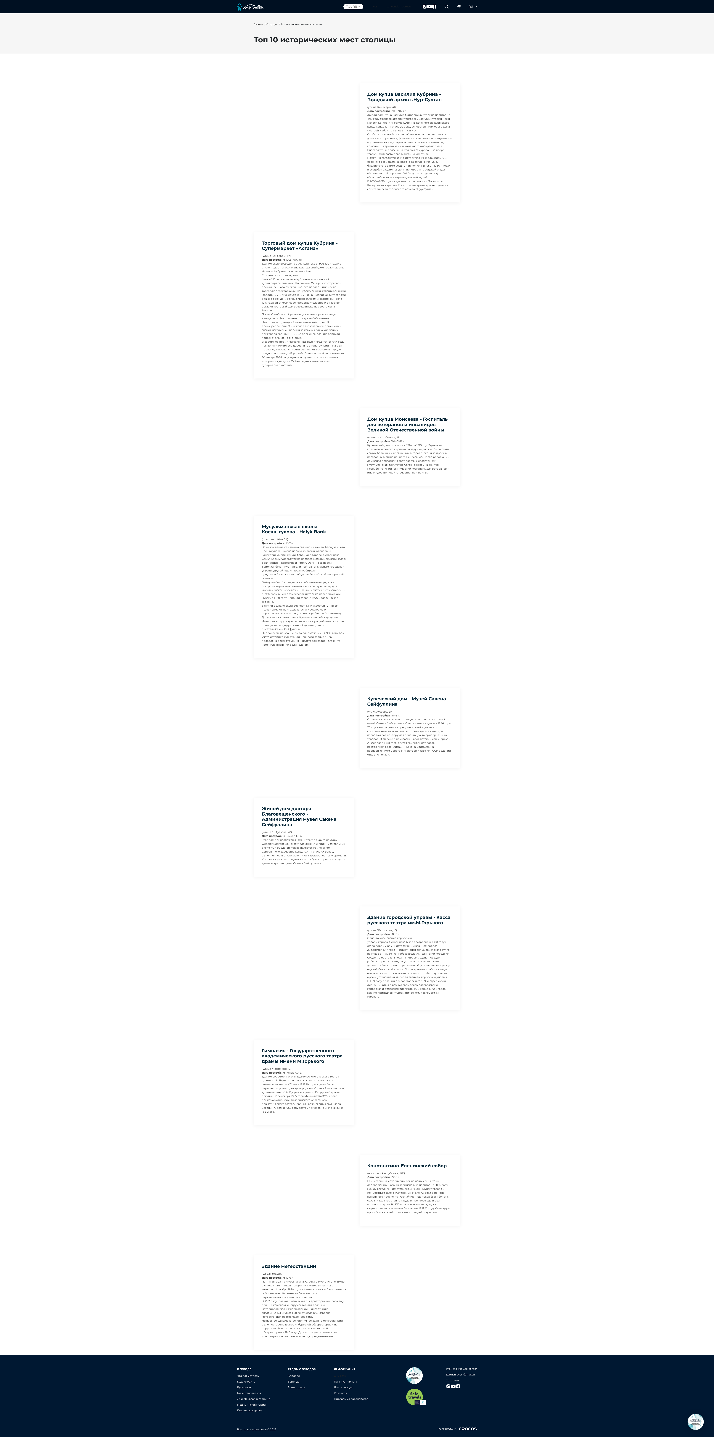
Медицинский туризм (252, 1404)
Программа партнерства (351, 1399)
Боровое (294, 1376)
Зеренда (294, 1381)
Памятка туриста (345, 1381)
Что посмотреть (248, 1376)
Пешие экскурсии (249, 1410)
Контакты (340, 1393)
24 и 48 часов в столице (253, 1399)
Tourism (353, 6)
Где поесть (244, 1387)
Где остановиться (249, 1393)
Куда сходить (246, 1381)
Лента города (343, 1387)
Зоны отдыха (296, 1387)
